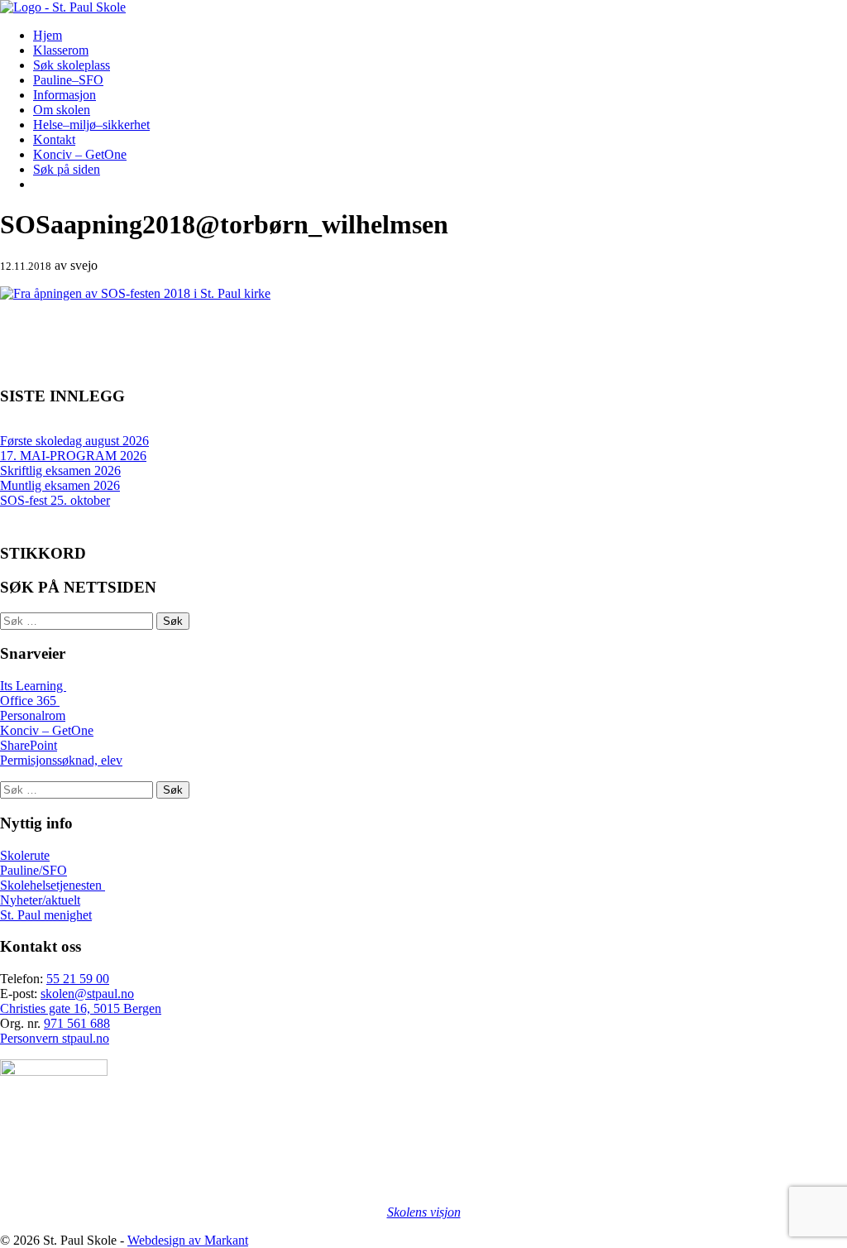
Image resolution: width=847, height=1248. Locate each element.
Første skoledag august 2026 (74, 441)
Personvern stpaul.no (54, 1038)
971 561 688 (77, 1023)
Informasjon (64, 95)
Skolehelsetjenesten (52, 885)
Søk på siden (66, 169)
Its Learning (33, 686)
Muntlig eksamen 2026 (60, 485)
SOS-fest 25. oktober (55, 500)
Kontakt (54, 139)
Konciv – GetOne (80, 154)
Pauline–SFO (68, 80)
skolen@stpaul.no (87, 993)
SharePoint (28, 745)
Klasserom (61, 50)
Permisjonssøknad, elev (61, 760)
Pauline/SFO (33, 870)
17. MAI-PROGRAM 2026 (73, 456)
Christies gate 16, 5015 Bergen (80, 1008)
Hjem (47, 35)
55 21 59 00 (77, 979)
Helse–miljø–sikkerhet (91, 125)
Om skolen (61, 110)
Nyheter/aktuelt (40, 900)
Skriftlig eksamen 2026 (60, 470)
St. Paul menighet (46, 915)
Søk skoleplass (71, 65)
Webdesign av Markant (187, 1240)
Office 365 (30, 701)
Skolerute (25, 855)
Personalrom (32, 715)
